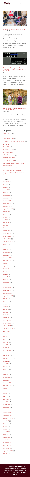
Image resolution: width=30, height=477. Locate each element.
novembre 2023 (7, 260)
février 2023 (6, 282)
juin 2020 (5, 366)
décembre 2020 (7, 350)
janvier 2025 (6, 230)
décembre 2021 (7, 320)
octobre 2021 (7, 326)
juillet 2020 (6, 364)
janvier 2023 (6, 285)
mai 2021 (5, 339)
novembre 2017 (7, 445)
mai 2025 (5, 220)
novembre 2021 (7, 323)
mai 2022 (5, 307)
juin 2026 (5, 184)
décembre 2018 (7, 410)
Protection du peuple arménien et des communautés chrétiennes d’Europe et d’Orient (15, 69)
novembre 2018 (7, 413)
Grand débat (6, 147)
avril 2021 (6, 342)
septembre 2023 (8, 266)
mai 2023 (5, 274)
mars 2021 (6, 345)
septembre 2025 (8, 209)
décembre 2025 (7, 201)
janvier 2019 (6, 407)
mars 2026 (6, 192)
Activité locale (7, 133)
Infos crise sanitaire (8, 152)
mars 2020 (6, 374)
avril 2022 (6, 309)
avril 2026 (6, 190)
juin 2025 (5, 217)
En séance (6, 144)
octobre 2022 (7, 293)
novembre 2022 (7, 290)
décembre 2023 (7, 258)
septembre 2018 (8, 418)
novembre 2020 (7, 353)
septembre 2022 (8, 296)
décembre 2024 (7, 233)
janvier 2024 (6, 255)
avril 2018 (6, 432)
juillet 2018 (6, 423)
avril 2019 (6, 399)
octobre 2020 (7, 355)
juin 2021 (5, 336)
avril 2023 (6, 277)
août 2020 (6, 361)
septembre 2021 (8, 328)
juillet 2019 (6, 391)
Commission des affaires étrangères (13, 141)
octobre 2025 (7, 206)
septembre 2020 (8, 358)
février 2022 (6, 315)
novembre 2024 (7, 236)
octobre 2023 (7, 263)
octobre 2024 (7, 239)
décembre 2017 (7, 442)
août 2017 (6, 453)
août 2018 (6, 421)
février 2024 (6, 252)
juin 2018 (5, 426)
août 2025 (6, 211)
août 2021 (6, 331)
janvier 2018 (6, 440)
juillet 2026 (6, 181)
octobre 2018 (7, 415)
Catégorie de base (8, 138)
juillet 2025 (6, 214)
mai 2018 (5, 429)
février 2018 (6, 437)
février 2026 (6, 195)
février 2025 (6, 228)
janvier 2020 (6, 380)
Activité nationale (8, 136)
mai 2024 (5, 244)
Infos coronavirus (8, 149)
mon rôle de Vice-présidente (11, 168)
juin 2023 (5, 271)
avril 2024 (6, 247)
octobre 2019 (7, 388)
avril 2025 (6, 222)
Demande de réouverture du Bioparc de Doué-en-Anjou (14, 108)
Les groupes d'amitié (9, 160)
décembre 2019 (7, 383)
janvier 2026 (6, 198)
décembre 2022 (7, 287)
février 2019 (6, 404)
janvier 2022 (6, 317)
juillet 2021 (6, 334)
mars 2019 (6, 402)
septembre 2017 (8, 451)
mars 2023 (6, 279)
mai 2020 (5, 369)
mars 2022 (6, 312)
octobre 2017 (7, 448)
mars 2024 (6, 249)
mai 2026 (5, 187)
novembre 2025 (7, 203)
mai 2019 (5, 396)
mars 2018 (6, 434)
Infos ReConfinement (9, 157)
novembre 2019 (7, 385)
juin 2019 (5, 393)
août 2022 (6, 298)
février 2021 (6, 347)
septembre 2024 (8, 241)
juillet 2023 (6, 268)
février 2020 (6, 377)
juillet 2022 (6, 301)
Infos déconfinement (9, 155)
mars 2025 (6, 225)
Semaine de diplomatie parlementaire (14, 29)
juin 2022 (5, 304)
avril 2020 (6, 372)
